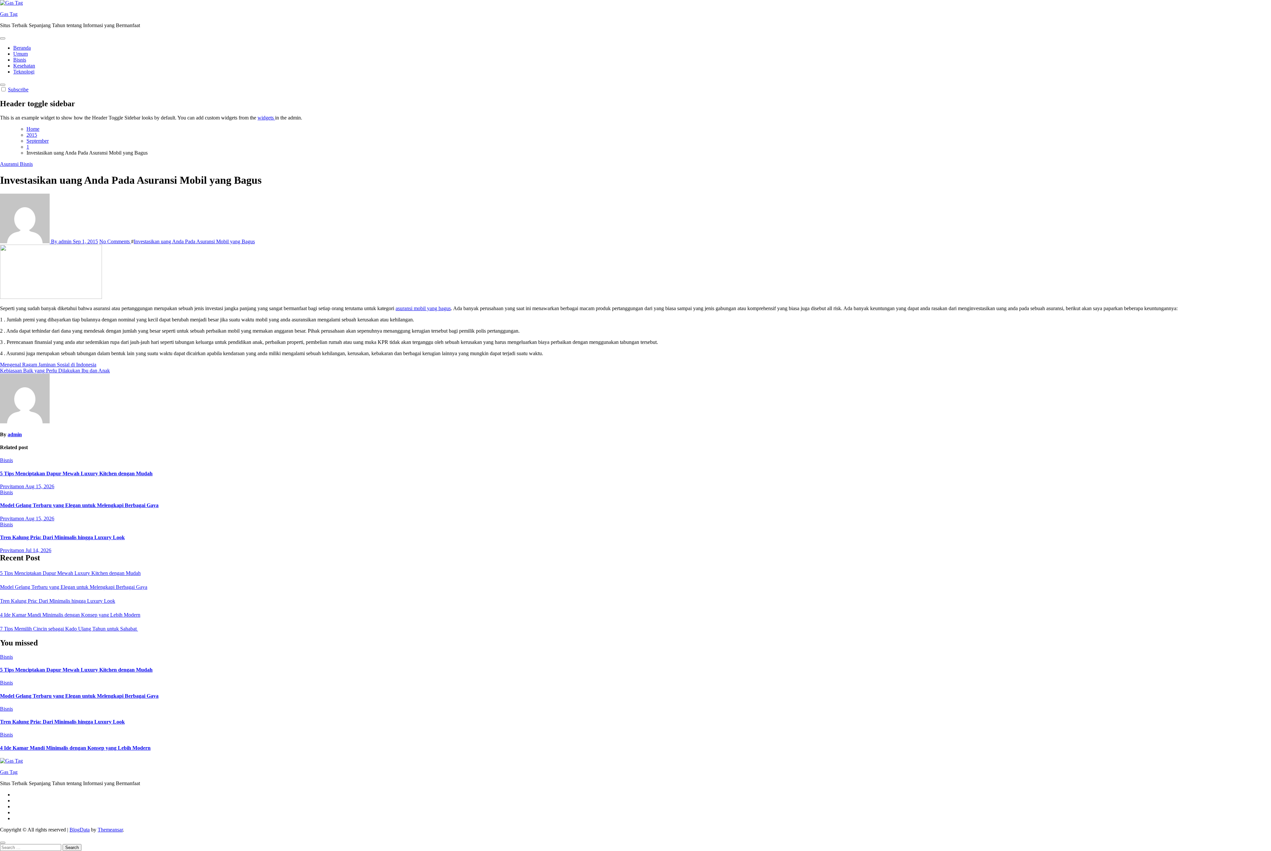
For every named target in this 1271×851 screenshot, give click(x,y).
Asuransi (10, 164)
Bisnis (19, 60)
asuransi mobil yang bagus (423, 308)
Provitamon (12, 486)
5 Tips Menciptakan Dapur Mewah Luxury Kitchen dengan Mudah (76, 473)
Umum (20, 54)
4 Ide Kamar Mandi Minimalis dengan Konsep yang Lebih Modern (70, 615)
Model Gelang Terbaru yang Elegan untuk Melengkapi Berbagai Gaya (79, 505)
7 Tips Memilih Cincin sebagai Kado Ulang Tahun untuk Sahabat (69, 629)
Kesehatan (24, 66)
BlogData (80, 829)
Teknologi (23, 71)
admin (15, 434)
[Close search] (2, 843)
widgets (266, 117)
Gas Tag (9, 14)
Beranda (22, 48)
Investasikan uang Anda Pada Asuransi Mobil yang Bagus (194, 241)
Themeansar (110, 829)
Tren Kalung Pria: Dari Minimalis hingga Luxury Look (62, 537)
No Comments (115, 241)
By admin (61, 241)
